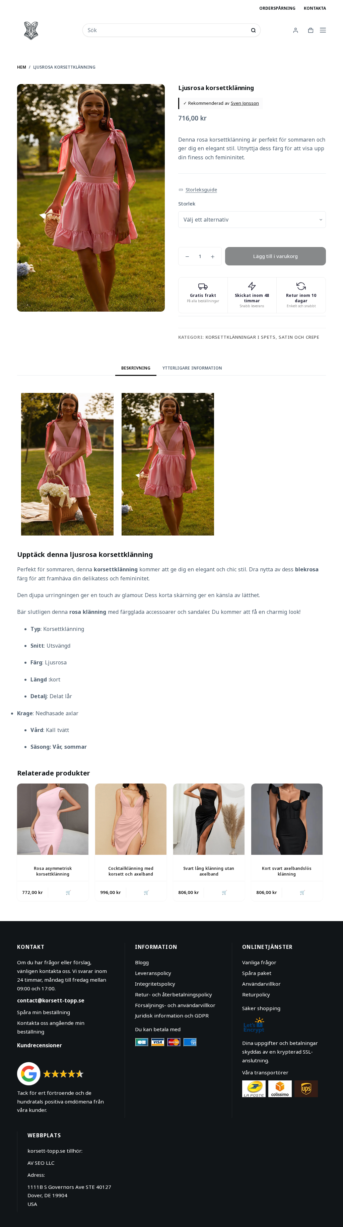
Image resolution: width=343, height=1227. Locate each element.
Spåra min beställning (43, 1012)
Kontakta (315, 8)
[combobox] (167, 30)
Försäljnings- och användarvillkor (175, 1005)
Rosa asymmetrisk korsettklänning (53, 871)
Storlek (186, 203)
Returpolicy (256, 994)
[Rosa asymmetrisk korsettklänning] (52, 819)
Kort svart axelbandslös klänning (287, 871)
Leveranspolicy (153, 973)
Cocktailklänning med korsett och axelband (130, 871)
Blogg (142, 962)
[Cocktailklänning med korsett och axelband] (130, 819)
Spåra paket (256, 973)
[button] (197, 189)
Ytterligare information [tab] (192, 368)
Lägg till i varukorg (275, 256)
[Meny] (323, 30)
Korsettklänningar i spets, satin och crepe (263, 337)
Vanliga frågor (259, 962)
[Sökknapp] (253, 30)
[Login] (295, 30)
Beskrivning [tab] (135, 368)
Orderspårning (277, 8)
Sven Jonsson (245, 103)
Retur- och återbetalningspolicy (173, 994)
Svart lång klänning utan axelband (208, 871)
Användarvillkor (261, 983)
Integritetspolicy (155, 983)
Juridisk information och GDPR (172, 1015)
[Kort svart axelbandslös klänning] (287, 819)
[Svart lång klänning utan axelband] (209, 819)
